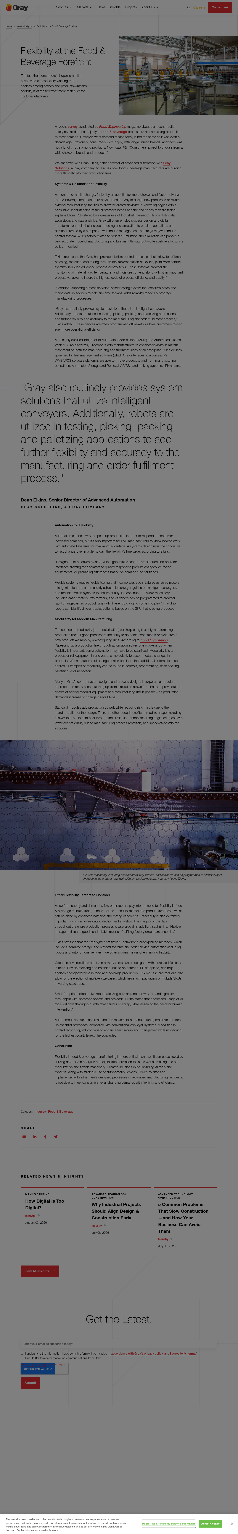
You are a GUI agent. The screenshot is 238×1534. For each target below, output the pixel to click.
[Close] (232, 1523)
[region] (119, 1524)
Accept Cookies (210, 1523)
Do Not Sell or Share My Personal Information (169, 1523)
